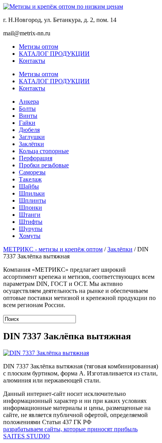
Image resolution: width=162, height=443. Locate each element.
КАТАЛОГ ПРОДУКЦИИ (54, 53)
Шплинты (32, 200)
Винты (28, 115)
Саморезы (32, 172)
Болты (27, 108)
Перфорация (35, 158)
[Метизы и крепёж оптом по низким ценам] (81, 6)
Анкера (29, 101)
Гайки (27, 122)
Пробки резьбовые (44, 165)
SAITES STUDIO (26, 436)
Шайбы (29, 186)
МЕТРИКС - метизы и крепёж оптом (53, 249)
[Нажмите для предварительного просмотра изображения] (46, 353)
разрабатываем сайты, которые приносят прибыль (70, 429)
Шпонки (30, 207)
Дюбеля (29, 129)
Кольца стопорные (44, 151)
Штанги (29, 214)
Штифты (30, 221)
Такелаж (30, 179)
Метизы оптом (38, 46)
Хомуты (29, 235)
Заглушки (32, 137)
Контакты (32, 60)
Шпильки (32, 193)
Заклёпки (31, 144)
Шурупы (30, 228)
